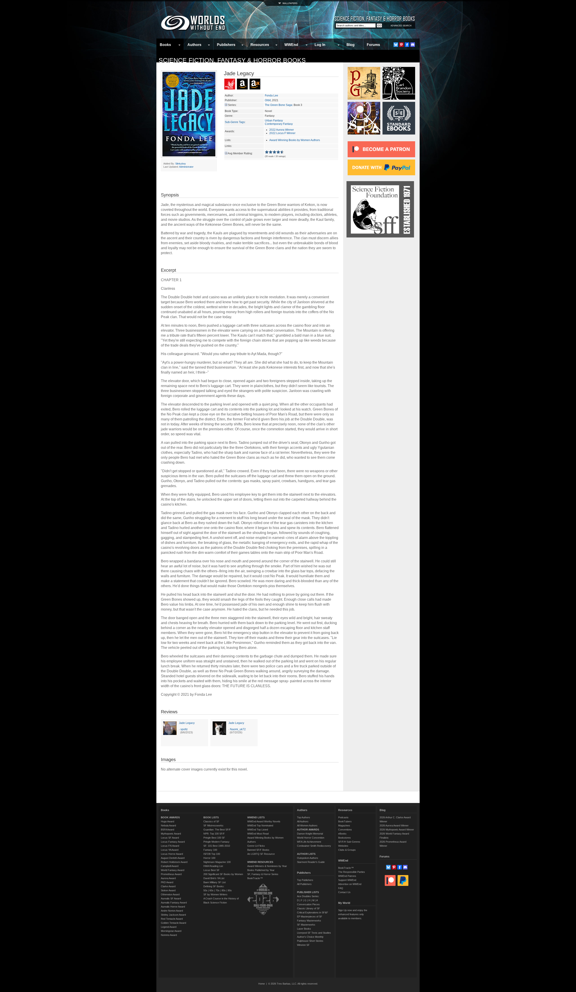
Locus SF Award (170, 837)
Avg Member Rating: (240, 153)
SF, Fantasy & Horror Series (262, 874)
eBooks (342, 833)
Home (261, 983)
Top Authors (303, 817)
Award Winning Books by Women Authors (294, 140)
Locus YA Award (169, 849)
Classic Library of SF (308, 908)
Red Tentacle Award (172, 918)
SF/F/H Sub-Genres (349, 841)
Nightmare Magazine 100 (217, 862)
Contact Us (344, 892)
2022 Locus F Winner (282, 133)
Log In (320, 45)
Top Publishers (305, 880)
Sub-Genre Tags (235, 122)
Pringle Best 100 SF (214, 837)
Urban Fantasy (274, 120)
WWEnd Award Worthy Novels (263, 821)
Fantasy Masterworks (309, 920)
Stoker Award (168, 890)
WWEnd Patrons (347, 876)
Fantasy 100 (210, 849)
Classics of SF (211, 821)
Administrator (186, 166)
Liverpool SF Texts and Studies (314, 932)
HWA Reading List (213, 866)
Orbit (268, 100)
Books (165, 45)
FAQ (340, 888)
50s (205, 890)
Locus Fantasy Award (173, 841)
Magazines (344, 825)
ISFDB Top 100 (211, 854)
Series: (232, 105)
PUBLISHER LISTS (308, 892)
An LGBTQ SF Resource (261, 854)
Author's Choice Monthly (310, 936)
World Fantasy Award (172, 870)
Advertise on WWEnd (349, 884)
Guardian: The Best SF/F (217, 829)
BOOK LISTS (211, 817)
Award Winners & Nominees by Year (267, 866)
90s (230, 890)
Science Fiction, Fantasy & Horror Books (232, 60)
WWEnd (291, 45)
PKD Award (167, 882)
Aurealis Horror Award (173, 906)
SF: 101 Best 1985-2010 (216, 845)
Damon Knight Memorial (310, 833)
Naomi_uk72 (238, 729)
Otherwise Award (170, 894)
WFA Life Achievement (309, 841)
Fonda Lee (271, 95)
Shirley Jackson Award (173, 914)
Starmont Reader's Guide (311, 862)
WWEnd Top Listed (257, 829)
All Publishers (304, 884)
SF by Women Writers (215, 894)
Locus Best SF (211, 870)
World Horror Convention (310, 837)
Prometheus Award (171, 874)
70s (218, 890)
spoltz (184, 729)
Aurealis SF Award (171, 898)
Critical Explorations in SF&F (312, 912)
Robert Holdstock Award (174, 862)
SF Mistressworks (213, 825)
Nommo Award (169, 935)
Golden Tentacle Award (173, 922)
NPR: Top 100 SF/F (214, 833)
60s (211, 890)
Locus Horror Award (172, 854)
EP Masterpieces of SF (309, 916)
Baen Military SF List (214, 882)
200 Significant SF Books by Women (223, 874)
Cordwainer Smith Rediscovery (314, 845)
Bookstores (344, 837)
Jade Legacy (187, 723)
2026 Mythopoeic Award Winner (397, 829)
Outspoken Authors (307, 858)
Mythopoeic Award (171, 833)
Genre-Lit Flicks (256, 845)
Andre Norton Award (172, 910)
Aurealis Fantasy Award (174, 902)
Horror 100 (209, 858)
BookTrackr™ (255, 878)
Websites (343, 845)
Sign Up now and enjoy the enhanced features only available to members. (352, 914)
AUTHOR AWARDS (308, 829)
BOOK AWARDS (170, 817)
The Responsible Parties (351, 872)
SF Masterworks (306, 924)
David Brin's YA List (213, 878)
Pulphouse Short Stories (310, 941)
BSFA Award (167, 829)
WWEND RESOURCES (260, 862)
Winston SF (303, 945)
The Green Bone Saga (278, 105)
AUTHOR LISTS (306, 854)
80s (224, 890)
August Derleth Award (172, 858)
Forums (373, 45)
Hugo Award (167, 821)
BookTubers (345, 821)
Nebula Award (168, 825)
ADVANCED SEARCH (401, 26)
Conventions (345, 829)
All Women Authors (307, 825)
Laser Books (304, 928)
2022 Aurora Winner (281, 129)
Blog (350, 45)
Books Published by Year (260, 870)
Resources (259, 45)
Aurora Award (168, 878)
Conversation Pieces (308, 904)
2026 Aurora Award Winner (394, 825)
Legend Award (168, 927)
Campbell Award (169, 866)
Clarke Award (168, 886)
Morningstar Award (171, 931)
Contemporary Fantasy (279, 123)
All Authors (302, 821)
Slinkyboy (180, 163)
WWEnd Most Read (258, 833)
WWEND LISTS (256, 817)
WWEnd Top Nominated (260, 825)
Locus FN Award (170, 845)
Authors (194, 45)
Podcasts (343, 817)
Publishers (226, 45)
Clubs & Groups (347, 849)
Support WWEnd (347, 880)
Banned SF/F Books (258, 849)
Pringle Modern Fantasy (216, 841)
